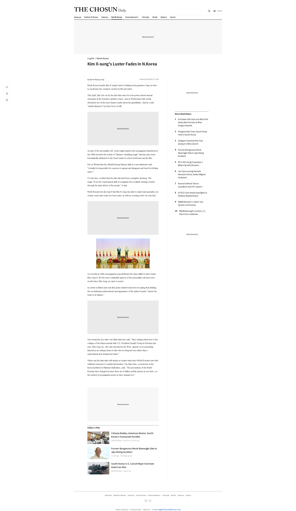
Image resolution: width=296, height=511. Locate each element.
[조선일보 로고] (100, 10)
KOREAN (219, 11)
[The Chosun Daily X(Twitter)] (150, 501)
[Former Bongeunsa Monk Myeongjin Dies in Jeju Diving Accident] (98, 453)
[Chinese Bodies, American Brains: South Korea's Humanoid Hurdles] (98, 438)
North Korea (103, 58)
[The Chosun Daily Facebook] (147, 501)
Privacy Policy (135, 510)
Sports (188, 495)
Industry (131, 495)
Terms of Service (121, 510)
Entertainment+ (154, 495)
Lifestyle (165, 495)
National (108, 495)
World (173, 495)
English (90, 58)
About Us (146, 510)
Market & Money (119, 495)
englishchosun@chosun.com (169, 509)
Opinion (181, 495)
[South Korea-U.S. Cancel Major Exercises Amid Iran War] (98, 468)
